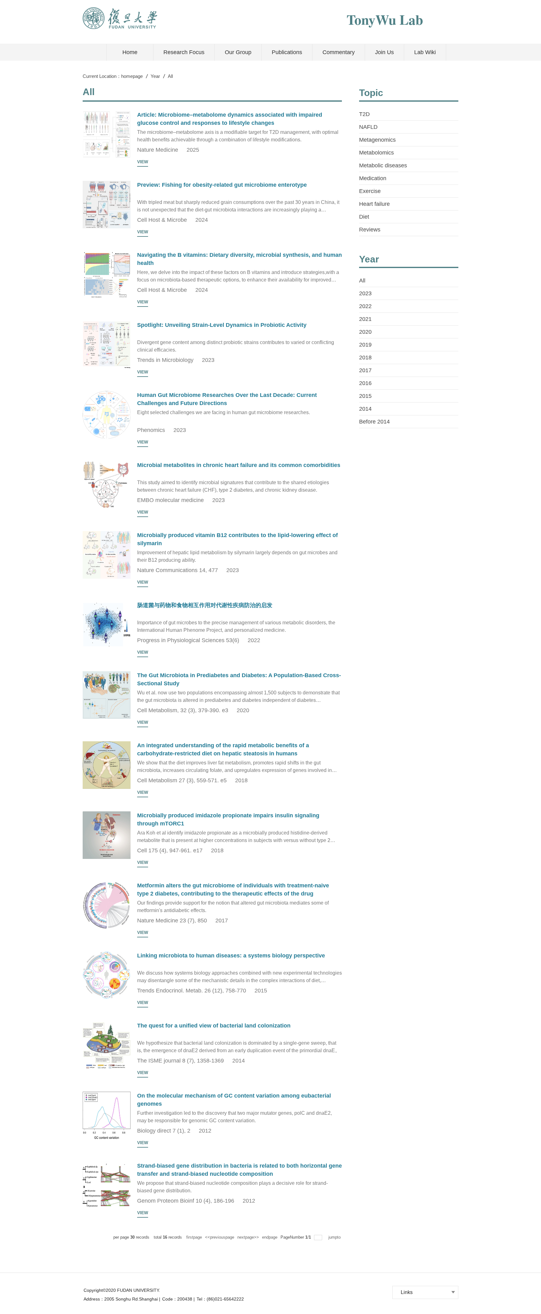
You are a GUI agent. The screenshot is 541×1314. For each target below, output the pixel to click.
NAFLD (368, 127)
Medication (372, 178)
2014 (365, 409)
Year (155, 76)
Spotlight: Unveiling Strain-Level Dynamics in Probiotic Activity (222, 325)
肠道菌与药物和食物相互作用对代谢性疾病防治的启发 (204, 605)
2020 (365, 332)
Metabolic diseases (383, 165)
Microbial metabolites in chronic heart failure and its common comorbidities (238, 465)
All (170, 76)
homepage (132, 76)
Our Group (238, 52)
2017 (365, 370)
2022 (365, 306)
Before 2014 (374, 422)
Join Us (384, 52)
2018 (365, 357)
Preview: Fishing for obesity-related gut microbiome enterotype (222, 185)
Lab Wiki (425, 52)
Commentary (338, 52)
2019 (365, 345)
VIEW (142, 161)
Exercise (370, 191)
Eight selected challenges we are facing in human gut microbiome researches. (223, 412)
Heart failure (374, 204)
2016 (365, 383)
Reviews (369, 229)
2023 (365, 293)
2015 (365, 396)
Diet (364, 217)
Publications (287, 52)
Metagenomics (377, 140)
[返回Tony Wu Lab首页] (120, 9)
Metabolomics (376, 153)
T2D (364, 114)
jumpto (335, 1237)
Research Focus (183, 52)
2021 (365, 319)
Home (129, 52)
